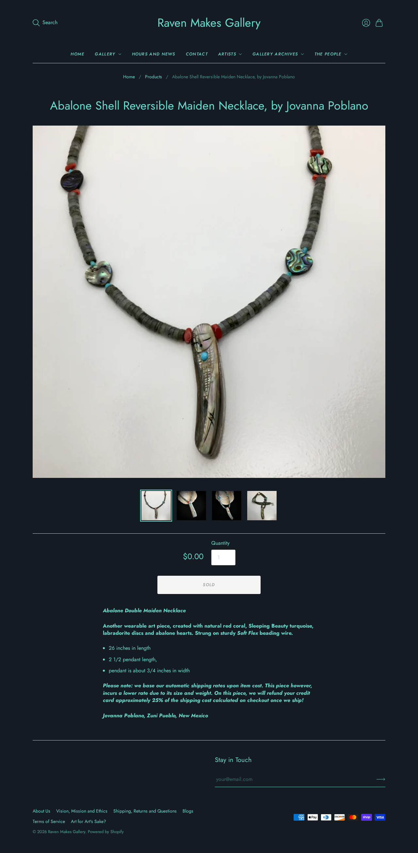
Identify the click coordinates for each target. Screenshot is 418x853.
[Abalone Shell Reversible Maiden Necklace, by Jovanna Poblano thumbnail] (156, 505)
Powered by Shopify (106, 832)
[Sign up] (381, 779)
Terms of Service (49, 821)
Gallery (105, 54)
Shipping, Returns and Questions (145, 811)
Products (153, 77)
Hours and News (153, 54)
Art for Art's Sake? (88, 821)
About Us (41, 811)
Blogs (188, 811)
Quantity (220, 543)
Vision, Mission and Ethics (81, 811)
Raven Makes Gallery (209, 22)
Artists (227, 54)
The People (328, 54)
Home (77, 54)
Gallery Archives (275, 54)
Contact (197, 54)
